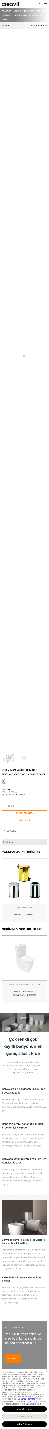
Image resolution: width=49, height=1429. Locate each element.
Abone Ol (13, 1358)
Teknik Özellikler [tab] (11, 831)
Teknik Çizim (8, 842)
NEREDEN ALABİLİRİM (24, 813)
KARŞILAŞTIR (24, 820)
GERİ (6, 25)
